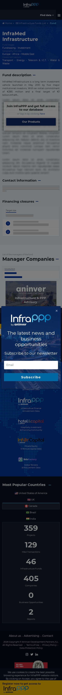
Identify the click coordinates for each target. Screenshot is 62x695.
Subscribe (31, 377)
